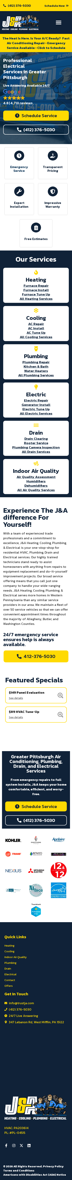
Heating (9, 946)
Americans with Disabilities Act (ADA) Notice (34, 1175)
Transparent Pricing (53, 168)
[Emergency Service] (19, 156)
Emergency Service (19, 168)
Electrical (10, 974)
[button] (56, 5)
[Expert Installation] (19, 191)
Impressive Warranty (52, 204)
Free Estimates (36, 238)
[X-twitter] (21, 1145)
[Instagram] (14, 1145)
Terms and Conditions (18, 1171)
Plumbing (10, 963)
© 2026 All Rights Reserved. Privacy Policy (33, 1166)
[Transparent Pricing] (53, 156)
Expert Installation (19, 204)
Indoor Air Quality (15, 957)
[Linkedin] (29, 1145)
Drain (7, 969)
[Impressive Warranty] (53, 191)
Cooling (9, 951)
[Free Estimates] (36, 227)
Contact (9, 980)
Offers (8, 986)
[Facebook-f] (6, 1145)
